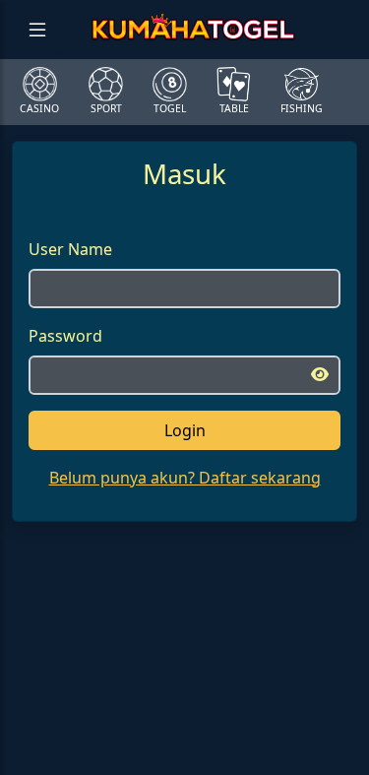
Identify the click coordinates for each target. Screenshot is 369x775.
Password (65, 336)
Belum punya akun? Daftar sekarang (185, 477)
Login (185, 430)
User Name (70, 249)
